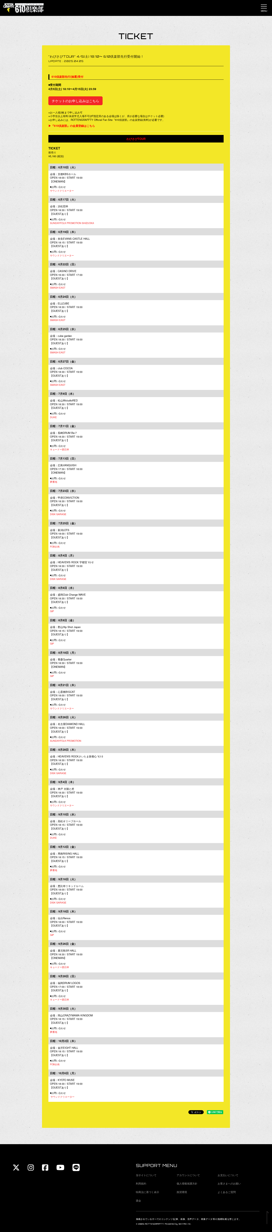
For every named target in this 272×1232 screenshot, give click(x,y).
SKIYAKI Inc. (185, 1224)
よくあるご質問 (227, 1192)
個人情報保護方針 (187, 1183)
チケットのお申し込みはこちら (75, 100)
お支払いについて (228, 1175)
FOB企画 (55, 546)
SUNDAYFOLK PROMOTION (65, 740)
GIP (52, 611)
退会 (138, 1200)
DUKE (53, 417)
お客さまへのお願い (229, 1183)
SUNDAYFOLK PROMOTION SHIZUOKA (72, 223)
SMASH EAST (57, 287)
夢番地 (53, 481)
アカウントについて (188, 1175)
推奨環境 (182, 1192)
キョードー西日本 (59, 449)
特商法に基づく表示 (147, 1192)
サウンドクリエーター (62, 190)
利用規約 (141, 1183)
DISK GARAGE (58, 514)
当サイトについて (146, 1175)
